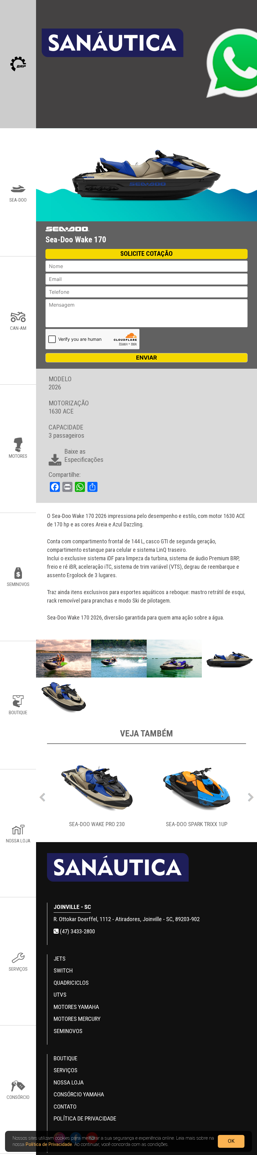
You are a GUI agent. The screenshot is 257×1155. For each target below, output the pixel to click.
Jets (60, 958)
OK (231, 1141)
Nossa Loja (69, 1082)
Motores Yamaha (76, 1006)
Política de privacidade (85, 1118)
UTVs (60, 994)
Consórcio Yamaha (79, 1094)
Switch (63, 970)
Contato (65, 1106)
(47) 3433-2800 (77, 931)
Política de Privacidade (49, 1144)
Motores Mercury (77, 1018)
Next (251, 796)
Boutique (65, 1058)
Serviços (65, 1070)
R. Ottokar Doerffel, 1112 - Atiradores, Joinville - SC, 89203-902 (127, 919)
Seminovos (68, 1031)
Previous (42, 796)
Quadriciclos (71, 982)
